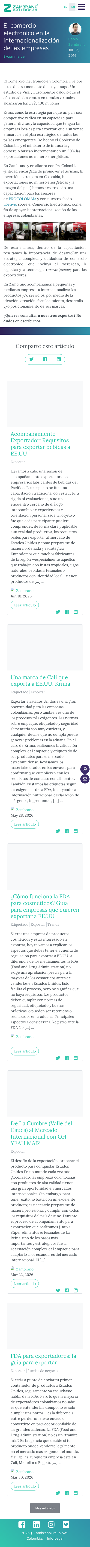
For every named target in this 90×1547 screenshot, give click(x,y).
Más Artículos (45, 1508)
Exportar (18, 462)
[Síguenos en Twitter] (66, 1524)
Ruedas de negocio (42, 1371)
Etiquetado (19, 692)
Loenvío (10, 204)
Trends (53, 924)
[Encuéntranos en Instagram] (51, 1524)
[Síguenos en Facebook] (21, 1524)
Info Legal (55, 1538)
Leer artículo (25, 605)
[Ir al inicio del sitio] (21, 8)
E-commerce (14, 56)
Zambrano (24, 590)
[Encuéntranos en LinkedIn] (36, 1524)
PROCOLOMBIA (22, 198)
